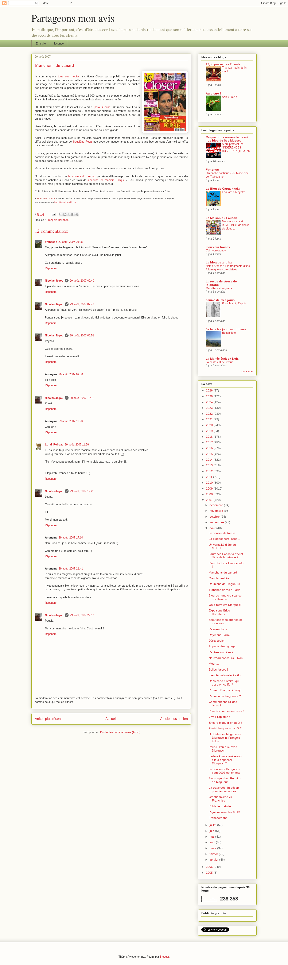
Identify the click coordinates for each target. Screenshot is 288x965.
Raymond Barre (219, 635)
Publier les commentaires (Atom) (120, 732)
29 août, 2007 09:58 (71, 374)
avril (213, 842)
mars (213, 848)
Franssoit (51, 241)
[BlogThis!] (65, 214)
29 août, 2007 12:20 (82, 491)
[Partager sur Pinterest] (77, 214)
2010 (210, 482)
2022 (210, 413)
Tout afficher (247, 371)
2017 (210, 442)
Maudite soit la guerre (219, 288)
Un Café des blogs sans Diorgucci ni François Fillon (225, 737)
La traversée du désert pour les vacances (224, 789)
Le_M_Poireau (54, 444)
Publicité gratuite (220, 806)
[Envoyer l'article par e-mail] (53, 214)
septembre (217, 522)
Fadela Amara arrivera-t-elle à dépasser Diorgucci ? (225, 759)
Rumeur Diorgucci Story (225, 690)
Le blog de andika (219, 262)
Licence (59, 43)
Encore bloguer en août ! (225, 722)
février (214, 854)
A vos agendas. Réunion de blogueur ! (225, 780)
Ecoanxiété (229, 332)
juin (212, 831)
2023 (210, 407)
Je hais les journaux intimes (226, 329)
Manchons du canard (223, 572)
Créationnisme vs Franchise (220, 798)
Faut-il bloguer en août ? (225, 728)
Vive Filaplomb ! (219, 716)
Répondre (51, 268)
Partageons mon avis (72, 17)
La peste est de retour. (219, 362)
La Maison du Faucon (221, 218)
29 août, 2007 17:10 (71, 537)
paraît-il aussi (102, 107)
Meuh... (214, 663)
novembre (217, 510)
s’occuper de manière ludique (106, 180)
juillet (213, 825)
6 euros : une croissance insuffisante (225, 597)
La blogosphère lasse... (224, 538)
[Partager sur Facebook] (73, 214)
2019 (210, 431)
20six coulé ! (217, 640)
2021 (210, 419)
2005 (210, 872)
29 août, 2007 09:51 (82, 335)
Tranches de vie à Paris (224, 589)
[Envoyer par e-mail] (61, 214)
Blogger (164, 956)
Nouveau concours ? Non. (226, 658)
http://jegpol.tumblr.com (65, 202)
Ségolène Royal (82, 141)
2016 (210, 448)
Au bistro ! (213, 93)
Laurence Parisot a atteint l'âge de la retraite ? (226, 555)
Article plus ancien (174, 719)
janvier (214, 859)
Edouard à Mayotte (233, 192)
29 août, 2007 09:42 (82, 304)
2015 (210, 454)
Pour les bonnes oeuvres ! (226, 711)
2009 (210, 488)
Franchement (218, 817)
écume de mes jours (220, 300)
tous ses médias (69, 76)
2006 (210, 866)
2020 (210, 425)
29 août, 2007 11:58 (77, 444)
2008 (210, 494)
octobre (215, 516)
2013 (210, 465)
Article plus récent (48, 719)
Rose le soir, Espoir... (235, 303)
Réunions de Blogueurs (224, 584)
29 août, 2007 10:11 (82, 397)
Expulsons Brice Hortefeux (219, 612)
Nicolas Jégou (54, 280)
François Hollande (58, 219)
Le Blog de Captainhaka (223, 188)
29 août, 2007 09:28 (70, 241)
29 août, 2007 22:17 (82, 615)
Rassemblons (218, 629)
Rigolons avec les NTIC (224, 812)
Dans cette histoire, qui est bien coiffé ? (224, 682)
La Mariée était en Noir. (222, 358)
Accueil (111, 719)
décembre (217, 505)
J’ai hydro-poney (216, 250)
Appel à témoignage (222, 646)
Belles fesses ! (218, 669)
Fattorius (212, 169)
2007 (210, 500)
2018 (210, 436)
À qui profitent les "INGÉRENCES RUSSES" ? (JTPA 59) (236, 147)
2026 (210, 390)
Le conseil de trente (222, 533)
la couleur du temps (81, 176)
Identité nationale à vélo (225, 675)
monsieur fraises (218, 247)
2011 (209, 477)
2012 (210, 471)
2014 (210, 459)
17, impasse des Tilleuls (223, 64)
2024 (210, 402)
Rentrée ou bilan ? (221, 652)
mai (212, 836)
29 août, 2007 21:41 (71, 568)
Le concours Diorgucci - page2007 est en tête (224, 770)
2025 (210, 396)
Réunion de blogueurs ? (225, 696)
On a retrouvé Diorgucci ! (225, 604)
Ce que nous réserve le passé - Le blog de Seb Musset (227, 138)
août (213, 528)
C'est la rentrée (219, 578)
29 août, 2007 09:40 (82, 280)
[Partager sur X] (69, 214)
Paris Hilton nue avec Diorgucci (223, 748)
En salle (41, 43)
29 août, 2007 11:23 (71, 421)
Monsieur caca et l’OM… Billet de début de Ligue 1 (235, 225)
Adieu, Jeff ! (229, 97)
